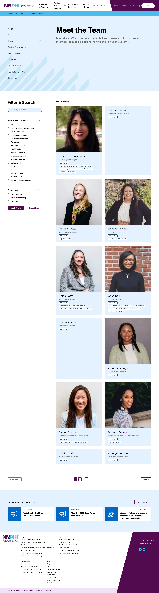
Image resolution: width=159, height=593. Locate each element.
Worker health (17, 177)
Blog (138, 6)
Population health (18, 159)
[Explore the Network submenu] (64, 5)
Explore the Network (64, 537)
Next (145, 479)
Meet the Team (120, 6)
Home (10, 14)
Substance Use (17, 163)
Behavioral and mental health (23, 128)
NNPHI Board (13, 59)
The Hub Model (64, 548)
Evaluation (15, 142)
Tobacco (14, 166)
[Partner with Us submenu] (93, 5)
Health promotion (18, 152)
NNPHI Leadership (18, 198)
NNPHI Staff (16, 201)
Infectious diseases (18, 156)
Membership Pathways (66, 542)
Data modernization (19, 135)
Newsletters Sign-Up (16, 72)
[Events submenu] (39, 41)
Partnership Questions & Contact (31, 572)
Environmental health (19, 139)
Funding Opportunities (17, 47)
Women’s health (17, 173)
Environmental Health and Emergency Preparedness (37, 548)
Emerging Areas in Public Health (31, 569)
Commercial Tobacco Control (30, 539)
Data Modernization (27, 545)
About (21, 14)
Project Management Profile (30, 564)
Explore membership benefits (146, 540)
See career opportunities (145, 543)
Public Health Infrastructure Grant (31, 553)
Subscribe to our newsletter (146, 537)
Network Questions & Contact (68, 553)
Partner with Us (25, 561)
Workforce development (21, 180)
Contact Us (12, 78)
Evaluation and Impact (28, 550)
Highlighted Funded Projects (30, 566)
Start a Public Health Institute (68, 539)
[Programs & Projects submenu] (50, 5)
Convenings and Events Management (33, 542)
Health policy (16, 149)
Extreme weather (18, 145)
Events (131, 6)
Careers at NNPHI (15, 66)
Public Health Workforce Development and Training (37, 556)
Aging (13, 125)
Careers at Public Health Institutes (70, 550)
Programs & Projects (26, 537)
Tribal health (16, 170)
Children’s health (17, 132)
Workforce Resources (92, 537)
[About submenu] (103, 5)
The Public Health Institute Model (69, 545)
